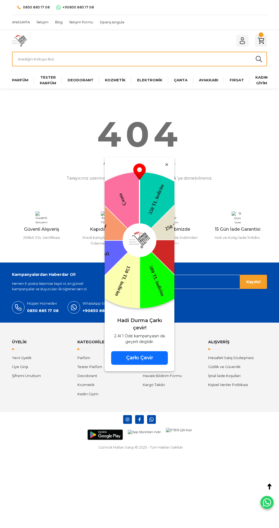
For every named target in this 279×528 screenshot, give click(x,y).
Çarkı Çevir (139, 358)
